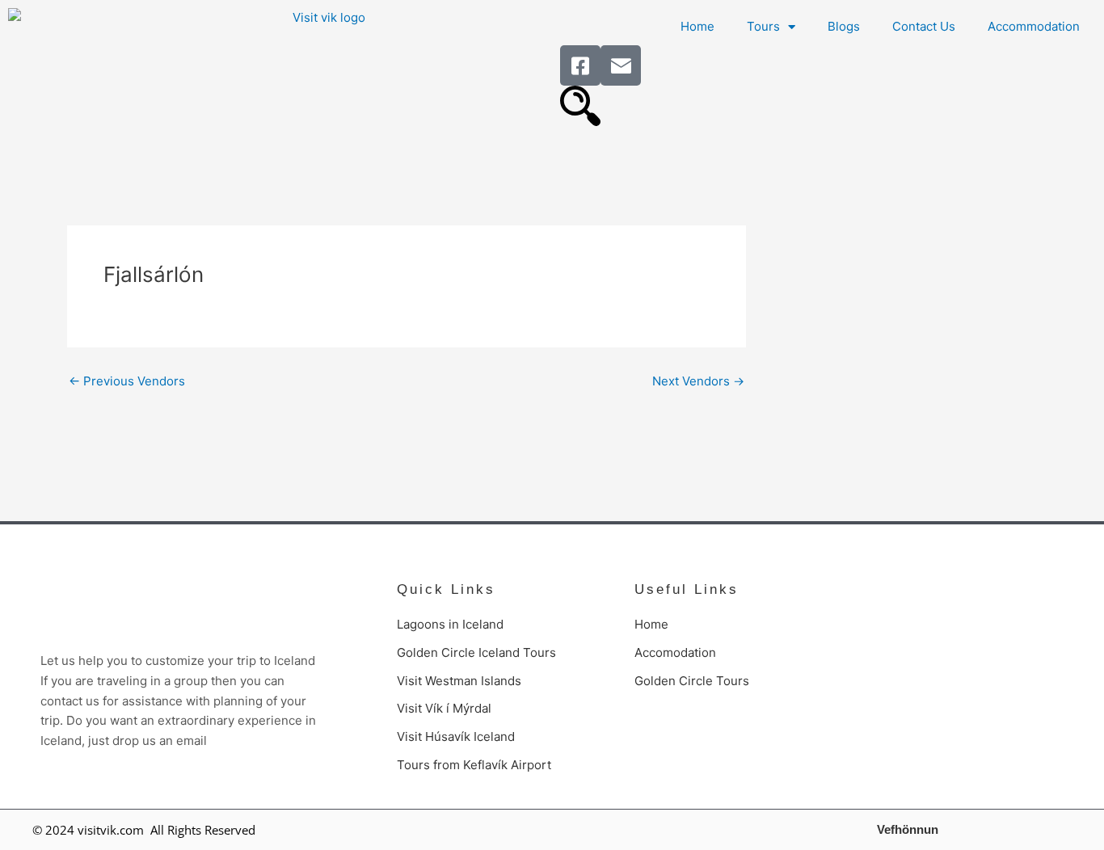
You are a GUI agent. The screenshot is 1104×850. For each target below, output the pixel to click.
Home (697, 26)
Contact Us (923, 26)
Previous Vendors (127, 381)
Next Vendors (698, 381)
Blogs (844, 26)
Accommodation (1034, 26)
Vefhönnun (907, 829)
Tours (763, 26)
